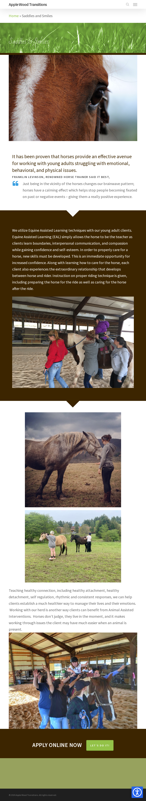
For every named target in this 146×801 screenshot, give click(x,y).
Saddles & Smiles (29, 42)
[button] (135, 4)
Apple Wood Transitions (28, 4)
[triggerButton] (137, 792)
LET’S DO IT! (100, 745)
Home (14, 15)
